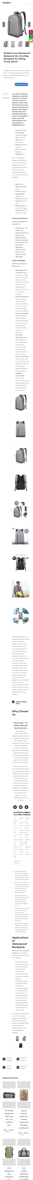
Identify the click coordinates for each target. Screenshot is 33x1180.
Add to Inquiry (21, 84)
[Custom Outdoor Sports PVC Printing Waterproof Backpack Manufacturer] (23, 1094)
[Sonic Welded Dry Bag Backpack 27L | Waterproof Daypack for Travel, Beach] (9, 1152)
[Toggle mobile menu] (29, 3)
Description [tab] (6, 93)
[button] (20, 703)
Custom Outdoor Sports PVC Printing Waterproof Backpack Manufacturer (24, 1119)
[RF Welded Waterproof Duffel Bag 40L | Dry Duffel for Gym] (9, 1094)
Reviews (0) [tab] (6, 98)
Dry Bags (21, 1023)
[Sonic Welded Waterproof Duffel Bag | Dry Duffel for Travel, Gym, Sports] (23, 1152)
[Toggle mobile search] (26, 3)
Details (12, 1130)
